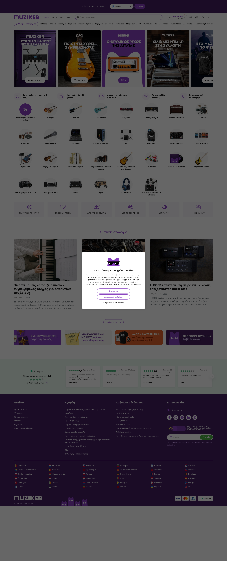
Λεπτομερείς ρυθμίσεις (114, 296)
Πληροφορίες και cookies (113, 302)
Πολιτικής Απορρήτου (132, 284)
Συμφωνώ (113, 290)
